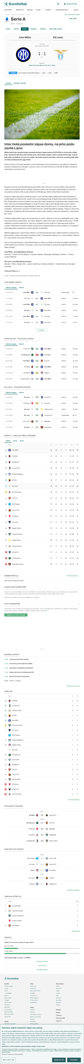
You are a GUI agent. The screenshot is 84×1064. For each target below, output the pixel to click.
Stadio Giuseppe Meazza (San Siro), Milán (42, 65)
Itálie (57, 995)
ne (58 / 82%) (8, 951)
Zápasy (30, 10)
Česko (58, 986)
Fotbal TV (58, 1021)
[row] (42, 292)
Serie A (6, 990)
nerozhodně (42, 965)
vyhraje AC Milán (42, 969)
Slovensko (59, 988)
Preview (8, 83)
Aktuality (32, 1009)
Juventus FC (33, 995)
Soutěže (8, 10)
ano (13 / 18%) (9, 946)
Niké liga (6, 1000)
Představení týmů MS (10, 1023)
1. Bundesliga (7, 993)
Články (32, 1007)
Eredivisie (7, 1004)
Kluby (38, 10)
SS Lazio (58, 37)
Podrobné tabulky (74, 800)
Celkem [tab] (8, 441)
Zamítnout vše (59, 1060)
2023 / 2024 (73, 18)
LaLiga (6, 988)
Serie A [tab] (21, 287)
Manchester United (35, 990)
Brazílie (58, 1004)
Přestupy (20, 10)
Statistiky (34, 29)
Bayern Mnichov (34, 998)
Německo (58, 998)
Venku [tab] (22, 441)
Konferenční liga (8, 1011)
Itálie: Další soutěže (55, 29)
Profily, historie (34, 1023)
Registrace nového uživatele (16, 615)
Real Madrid (33, 1002)
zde (46, 610)
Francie (58, 993)
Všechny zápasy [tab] (11, 287)
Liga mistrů (7, 1007)
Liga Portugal (7, 1002)
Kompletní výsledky (73, 890)
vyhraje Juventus (42, 961)
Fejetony (32, 1019)
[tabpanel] (42, 311)
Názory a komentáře (35, 1016)
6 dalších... (42, 330)
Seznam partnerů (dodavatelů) (12, 1054)
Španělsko (59, 1000)
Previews (32, 1012)
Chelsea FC (33, 988)
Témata (6, 1021)
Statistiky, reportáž (20, 83)
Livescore (58, 1015)
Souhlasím (74, 1060)
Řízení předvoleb (8, 1060)
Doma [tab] (15, 441)
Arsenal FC (33, 986)
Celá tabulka (76, 931)
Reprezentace (62, 10)
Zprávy (8, 29)
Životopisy (33, 1021)
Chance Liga (7, 998)
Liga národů (7, 1016)
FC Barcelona (34, 1000)
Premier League (8, 986)
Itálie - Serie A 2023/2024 (18, 14)
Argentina (58, 1002)
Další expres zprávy (73, 686)
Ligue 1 (6, 995)
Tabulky (16, 29)
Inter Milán (25, 37)
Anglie (57, 990)
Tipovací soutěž (60, 1018)
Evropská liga (7, 1009)
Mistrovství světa (8, 1014)
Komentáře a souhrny (35, 1014)
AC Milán (32, 993)
